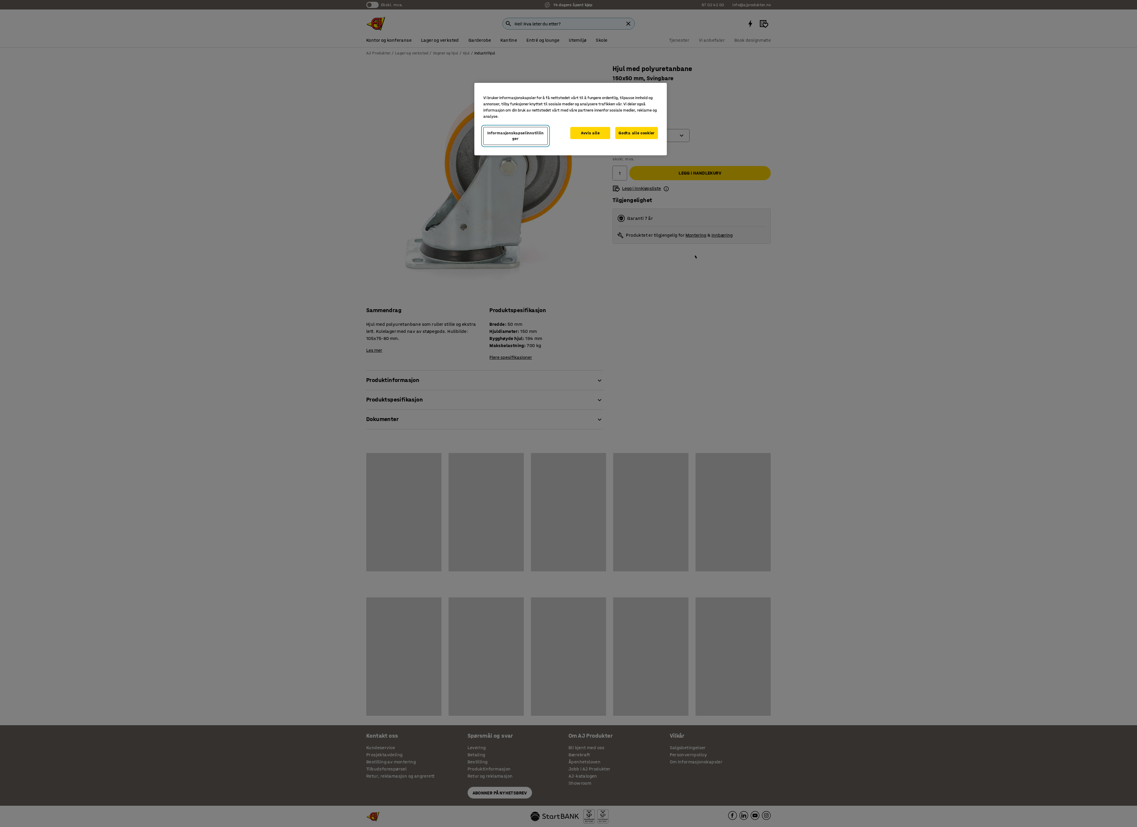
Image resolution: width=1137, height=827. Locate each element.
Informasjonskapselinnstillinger (515, 135)
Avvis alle (590, 133)
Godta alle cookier (637, 133)
